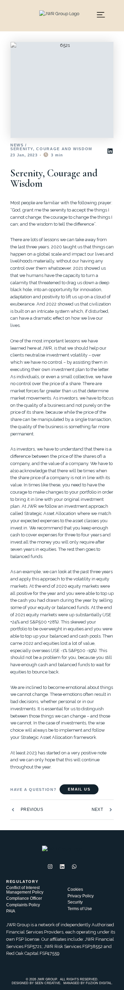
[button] (110, 151)
